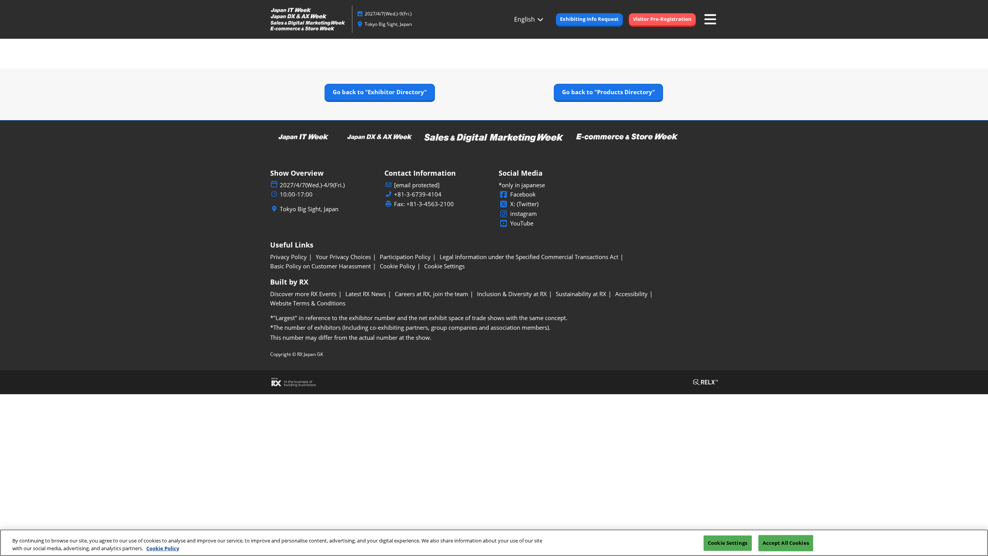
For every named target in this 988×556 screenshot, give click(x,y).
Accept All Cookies (786, 542)
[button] (589, 19)
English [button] (525, 19)
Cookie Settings (727, 542)
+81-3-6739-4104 (418, 194)
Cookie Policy (162, 547)
